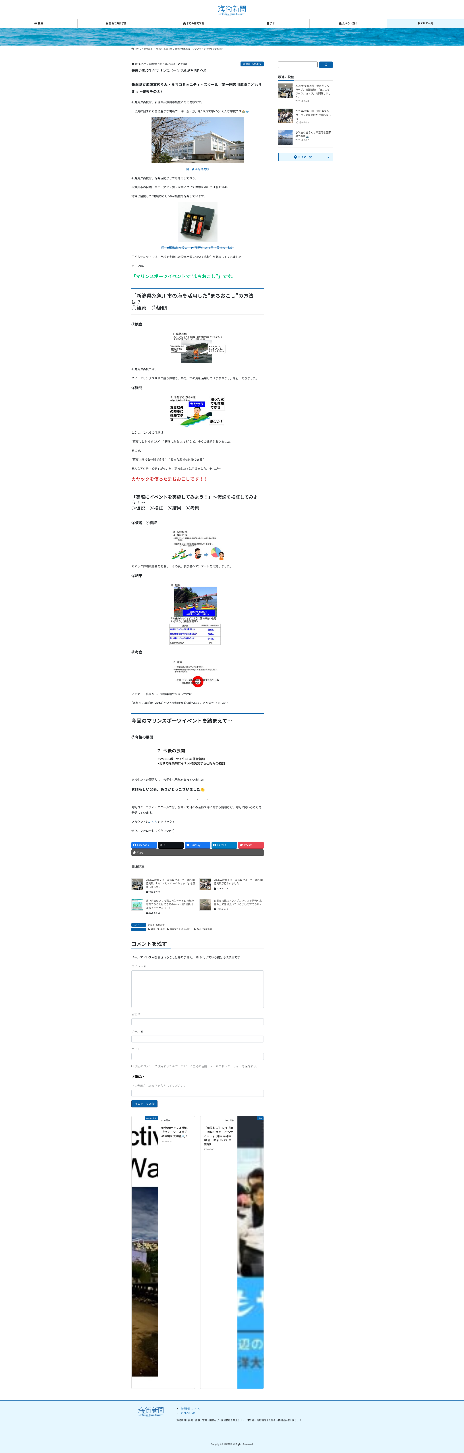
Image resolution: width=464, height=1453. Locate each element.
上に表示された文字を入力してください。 (159, 1085)
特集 (153, 929)
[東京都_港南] (145, 1252)
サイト (135, 1049)
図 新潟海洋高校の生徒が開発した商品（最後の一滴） (197, 247)
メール (137, 1031)
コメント (139, 966)
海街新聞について (190, 1408)
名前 (136, 1014)
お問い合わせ (188, 1413)
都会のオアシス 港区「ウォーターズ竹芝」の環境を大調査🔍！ (175, 1132)
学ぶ (162, 929)
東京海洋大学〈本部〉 (181, 929)
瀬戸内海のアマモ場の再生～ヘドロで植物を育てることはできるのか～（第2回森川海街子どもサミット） (170, 904)
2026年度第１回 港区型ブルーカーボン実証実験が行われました (238, 881)
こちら (153, 821)
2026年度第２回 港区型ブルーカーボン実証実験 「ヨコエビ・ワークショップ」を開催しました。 (170, 883)
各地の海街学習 (204, 929)
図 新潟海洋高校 (197, 169)
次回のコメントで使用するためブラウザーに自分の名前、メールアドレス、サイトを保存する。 (196, 1066)
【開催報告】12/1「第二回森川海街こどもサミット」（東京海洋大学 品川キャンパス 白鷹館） (218, 1136)
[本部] (250, 1252)
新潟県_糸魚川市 (252, 64)
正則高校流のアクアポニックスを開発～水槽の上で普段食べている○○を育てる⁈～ (238, 902)
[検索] (326, 65)
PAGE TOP (451, 1406)
